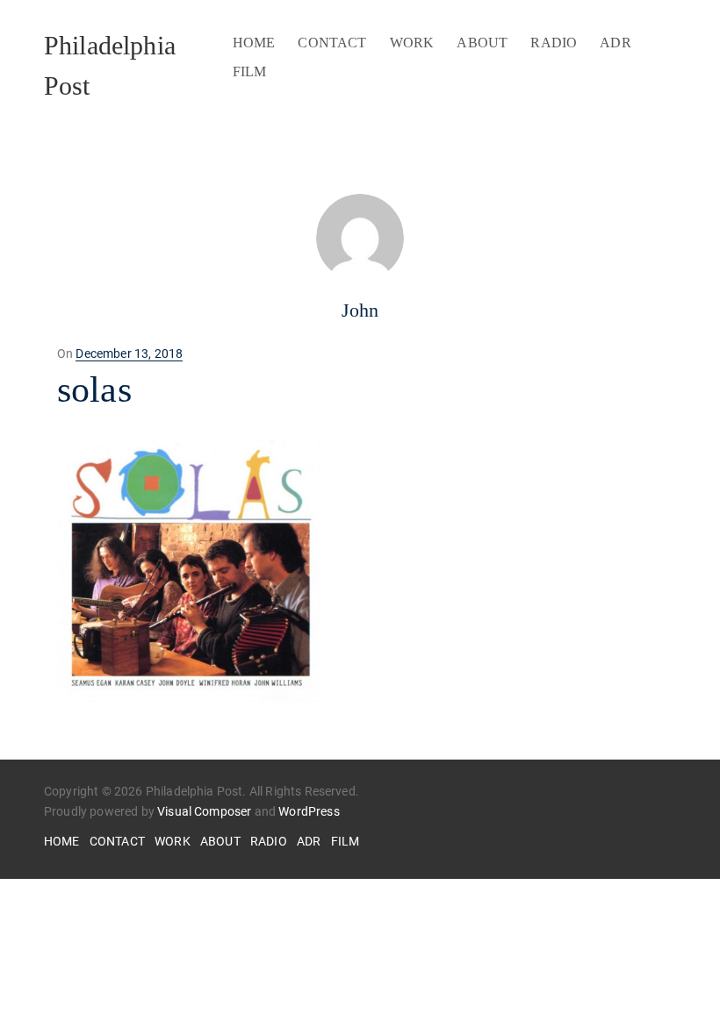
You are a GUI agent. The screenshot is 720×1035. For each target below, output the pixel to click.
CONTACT (332, 42)
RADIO (553, 42)
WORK (412, 42)
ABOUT (482, 42)
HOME (254, 42)
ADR (615, 42)
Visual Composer (204, 811)
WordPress (308, 811)
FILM (250, 71)
